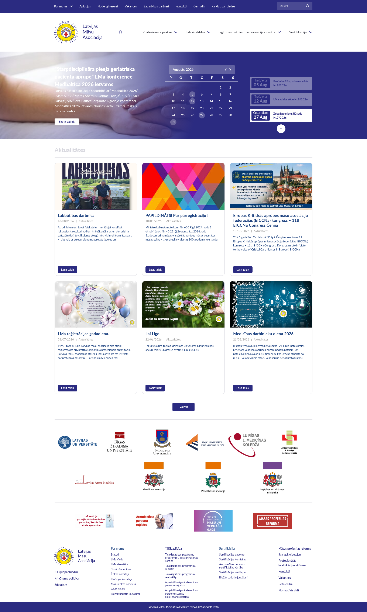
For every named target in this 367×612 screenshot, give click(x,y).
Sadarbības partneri (156, 6)
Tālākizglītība (195, 32)
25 (183, 115)
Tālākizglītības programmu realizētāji (180, 575)
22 (220, 108)
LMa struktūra (119, 564)
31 (173, 122)
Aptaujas (85, 6)
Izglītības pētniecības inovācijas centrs (247, 32)
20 (201, 108)
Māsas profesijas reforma (294, 548)
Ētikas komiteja (120, 574)
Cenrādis (199, 6)
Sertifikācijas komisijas (232, 559)
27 (201, 115)
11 (183, 101)
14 (211, 101)
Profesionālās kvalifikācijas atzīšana (292, 563)
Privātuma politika (67, 578)
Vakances (131, 6)
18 (183, 108)
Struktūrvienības (121, 569)
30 (230, 115)
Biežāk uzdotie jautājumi (125, 593)
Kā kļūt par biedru (223, 6)
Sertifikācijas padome (231, 554)
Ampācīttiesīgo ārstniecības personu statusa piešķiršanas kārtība (181, 593)
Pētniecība (285, 584)
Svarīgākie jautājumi (290, 554)
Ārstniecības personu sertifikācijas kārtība (231, 566)
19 (192, 108)
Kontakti (181, 6)
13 (201, 101)
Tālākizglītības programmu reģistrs (180, 567)
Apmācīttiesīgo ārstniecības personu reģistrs (181, 583)
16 (230, 101)
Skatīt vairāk (67, 121)
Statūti (115, 554)
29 (220, 115)
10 (173, 101)
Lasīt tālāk (67, 269)
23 (230, 108)
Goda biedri (118, 589)
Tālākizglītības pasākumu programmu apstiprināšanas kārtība (181, 558)
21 (211, 108)
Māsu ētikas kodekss (123, 584)
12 (192, 101)
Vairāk (183, 407)
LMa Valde (117, 559)
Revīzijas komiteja (121, 579)
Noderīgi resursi (107, 6)
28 (211, 115)
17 (173, 108)
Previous (281, 69)
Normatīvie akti (288, 590)
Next (281, 128)
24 (173, 115)
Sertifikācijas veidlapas (232, 572)
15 (220, 101)
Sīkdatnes (61, 585)
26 (192, 115)
